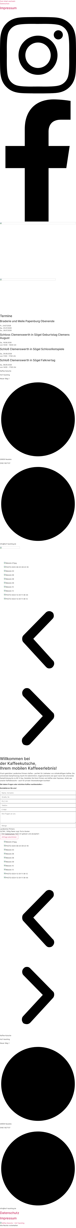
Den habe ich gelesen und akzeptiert (20, 834)
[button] (38, 640)
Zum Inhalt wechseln (7, 1)
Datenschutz (4, 4)
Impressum (8, 8)
